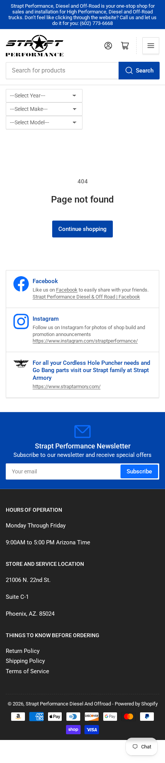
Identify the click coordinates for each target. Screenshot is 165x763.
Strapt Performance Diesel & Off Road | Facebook (86, 297)
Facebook (67, 290)
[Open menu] (150, 45)
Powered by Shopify (136, 704)
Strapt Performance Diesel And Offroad (68, 704)
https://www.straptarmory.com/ (67, 386)
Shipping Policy (25, 661)
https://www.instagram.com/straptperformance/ (85, 341)
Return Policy (23, 651)
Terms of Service (27, 671)
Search (144, 70)
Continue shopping (82, 229)
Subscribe (139, 471)
